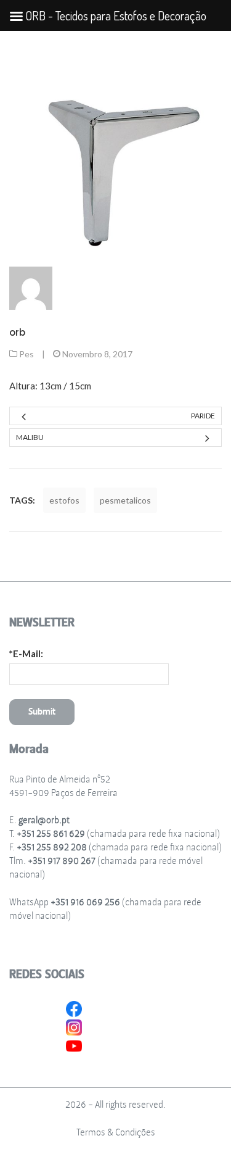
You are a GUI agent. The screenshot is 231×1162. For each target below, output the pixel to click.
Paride (203, 415)
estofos (64, 500)
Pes (26, 354)
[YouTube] (74, 1044)
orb (17, 332)
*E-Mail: (26, 653)
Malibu (30, 437)
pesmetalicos (125, 500)
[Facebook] (74, 1007)
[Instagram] (74, 1026)
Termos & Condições (115, 1132)
